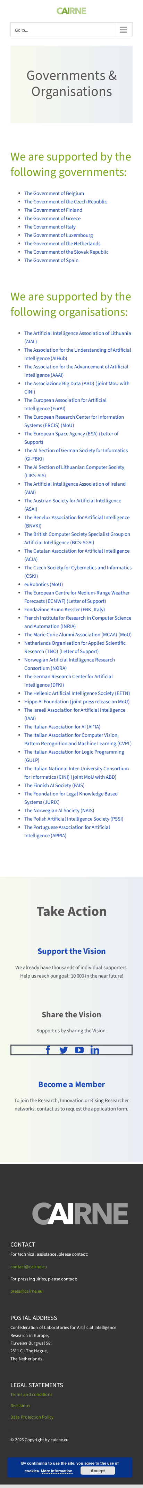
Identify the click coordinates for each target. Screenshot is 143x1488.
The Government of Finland (53, 210)
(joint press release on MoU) (100, 701)
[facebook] (48, 1050)
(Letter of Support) (86, 601)
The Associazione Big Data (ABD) (59, 383)
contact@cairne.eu (28, 1267)
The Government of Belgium (54, 193)
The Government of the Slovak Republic (66, 252)
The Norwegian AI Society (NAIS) (59, 810)
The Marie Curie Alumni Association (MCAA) (71, 634)
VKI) (37, 526)
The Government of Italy (50, 227)
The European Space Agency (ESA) (61, 434)
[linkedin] (95, 1050)
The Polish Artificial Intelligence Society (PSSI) (74, 819)
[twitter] (63, 1050)
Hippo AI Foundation (46, 701)
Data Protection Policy (31, 1417)
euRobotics (37, 584)
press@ (17, 1291)
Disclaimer (20, 1406)
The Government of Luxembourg (58, 235)
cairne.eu (33, 1291)
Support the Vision (71, 951)
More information (57, 1470)
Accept (98, 1470)
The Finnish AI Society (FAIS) (54, 785)
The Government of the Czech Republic (65, 201)
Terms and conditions (31, 1394)
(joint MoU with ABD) (94, 777)
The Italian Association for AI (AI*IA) (62, 727)
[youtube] (79, 1050)
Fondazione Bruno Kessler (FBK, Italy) (64, 609)
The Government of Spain (51, 260)
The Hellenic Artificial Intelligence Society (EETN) (77, 693)
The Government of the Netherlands (62, 243)
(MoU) (67, 425)
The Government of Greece (52, 218)
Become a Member (71, 1084)
